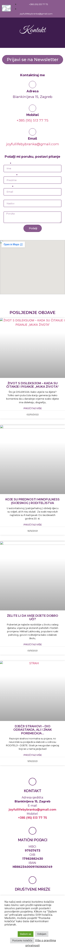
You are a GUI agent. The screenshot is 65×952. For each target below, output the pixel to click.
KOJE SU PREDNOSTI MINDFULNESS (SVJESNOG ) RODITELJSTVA (32, 501)
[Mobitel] (32, 108)
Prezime (10, 175)
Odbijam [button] (41, 933)
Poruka (8, 210)
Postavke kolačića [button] (22, 940)
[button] (60, 9)
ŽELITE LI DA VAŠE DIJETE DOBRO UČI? (32, 617)
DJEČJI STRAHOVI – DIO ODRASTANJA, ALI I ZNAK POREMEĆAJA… (32, 730)
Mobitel (32, 115)
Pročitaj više (32, 408)
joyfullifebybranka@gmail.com (32, 144)
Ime (6, 163)
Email (32, 138)
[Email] (32, 131)
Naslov (8, 198)
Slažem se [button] (25, 933)
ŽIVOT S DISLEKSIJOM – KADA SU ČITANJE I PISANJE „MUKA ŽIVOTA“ (32, 385)
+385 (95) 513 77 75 (32, 120)
